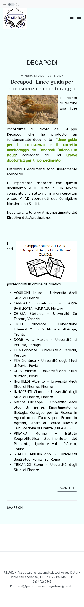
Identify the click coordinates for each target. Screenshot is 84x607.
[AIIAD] (15, 18)
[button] (79, 18)
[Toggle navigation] (71, 18)
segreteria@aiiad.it (60, 586)
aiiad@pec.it (25, 586)
